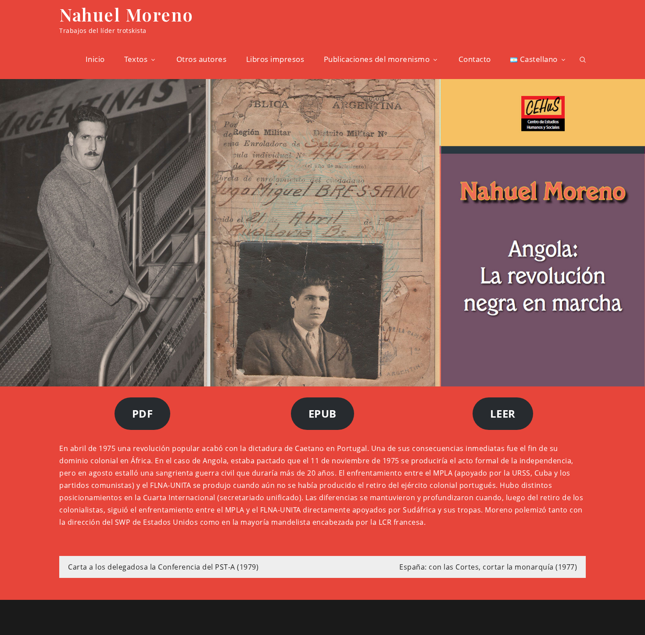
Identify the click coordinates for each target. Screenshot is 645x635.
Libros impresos (275, 59)
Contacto (475, 59)
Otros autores (201, 59)
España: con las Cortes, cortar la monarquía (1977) (488, 567)
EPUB (322, 413)
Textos (135, 59)
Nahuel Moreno (126, 14)
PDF (142, 413)
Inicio (95, 59)
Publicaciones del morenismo (377, 59)
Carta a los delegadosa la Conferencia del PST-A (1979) (163, 567)
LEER (503, 413)
